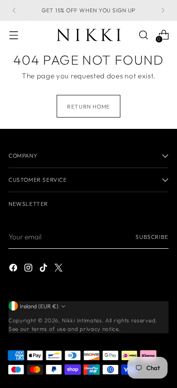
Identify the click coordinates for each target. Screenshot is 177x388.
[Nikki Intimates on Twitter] (59, 269)
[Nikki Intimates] (88, 35)
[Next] (162, 10)
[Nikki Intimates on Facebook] (14, 269)
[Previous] (14, 10)
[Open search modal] (143, 34)
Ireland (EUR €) (39, 306)
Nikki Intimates (81, 320)
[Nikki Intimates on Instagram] (29, 269)
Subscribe (152, 236)
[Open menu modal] (13, 34)
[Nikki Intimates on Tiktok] (44, 269)
